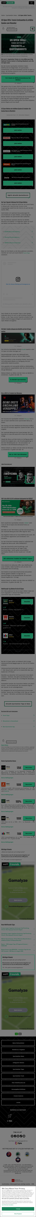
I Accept (18, 1208)
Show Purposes (18, 1213)
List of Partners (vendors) (7, 1204)
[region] (18, 1201)
